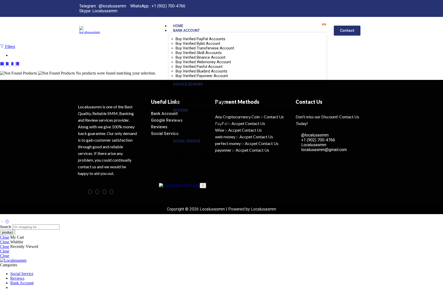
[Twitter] (97, 191)
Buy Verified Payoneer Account (202, 76)
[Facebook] (90, 191)
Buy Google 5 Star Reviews (198, 97)
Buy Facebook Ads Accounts (200, 158)
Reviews (180, 110)
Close (4, 237)
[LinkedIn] (104, 191)
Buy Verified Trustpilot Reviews (201, 123)
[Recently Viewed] (7, 222)
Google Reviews (188, 84)
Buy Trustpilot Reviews (195, 119)
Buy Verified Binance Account (200, 57)
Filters (9, 46)
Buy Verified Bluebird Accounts (201, 71)
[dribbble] (111, 191)
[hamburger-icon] (324, 24)
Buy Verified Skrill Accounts (199, 52)
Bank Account (186, 30)
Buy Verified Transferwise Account (205, 48)
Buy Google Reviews (193, 92)
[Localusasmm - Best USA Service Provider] (13, 260)
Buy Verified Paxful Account (199, 66)
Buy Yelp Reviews (190, 132)
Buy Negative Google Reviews (200, 102)
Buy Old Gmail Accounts (196, 154)
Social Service (186, 141)
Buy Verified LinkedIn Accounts (202, 163)
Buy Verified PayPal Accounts (200, 39)
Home (178, 26)
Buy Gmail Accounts (193, 149)
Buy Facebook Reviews (195, 128)
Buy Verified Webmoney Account (203, 62)
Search (6, 227)
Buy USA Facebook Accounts (200, 168)
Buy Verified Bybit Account (198, 43)
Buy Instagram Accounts (196, 172)
